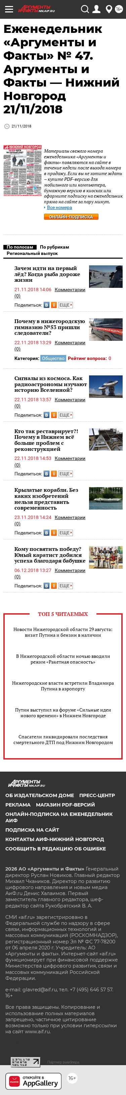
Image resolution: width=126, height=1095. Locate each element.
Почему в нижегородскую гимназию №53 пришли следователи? (49, 326)
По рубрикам (54, 247)
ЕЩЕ (65, 305)
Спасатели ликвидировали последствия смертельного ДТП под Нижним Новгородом (63, 739)
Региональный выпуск (32, 253)
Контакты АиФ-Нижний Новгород (54, 839)
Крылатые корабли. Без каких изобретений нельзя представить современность (46, 498)
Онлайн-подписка (71, 216)
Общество (53, 358)
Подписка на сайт (32, 830)
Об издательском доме (39, 795)
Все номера (59, 207)
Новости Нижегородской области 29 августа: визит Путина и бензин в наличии (63, 632)
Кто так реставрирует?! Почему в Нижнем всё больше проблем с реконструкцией (46, 440)
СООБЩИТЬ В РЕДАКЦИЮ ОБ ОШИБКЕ (55, 849)
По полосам (20, 247)
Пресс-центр (97, 795)
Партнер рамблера (63, 1062)
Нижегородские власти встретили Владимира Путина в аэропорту (63, 685)
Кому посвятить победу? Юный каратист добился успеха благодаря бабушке (50, 554)
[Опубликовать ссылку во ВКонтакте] (46, 305)
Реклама (18, 805)
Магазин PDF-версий (65, 805)
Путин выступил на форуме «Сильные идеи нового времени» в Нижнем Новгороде (63, 712)
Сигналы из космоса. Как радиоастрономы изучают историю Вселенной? (50, 384)
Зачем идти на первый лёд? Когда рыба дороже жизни (47, 273)
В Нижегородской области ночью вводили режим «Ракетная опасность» (63, 659)
